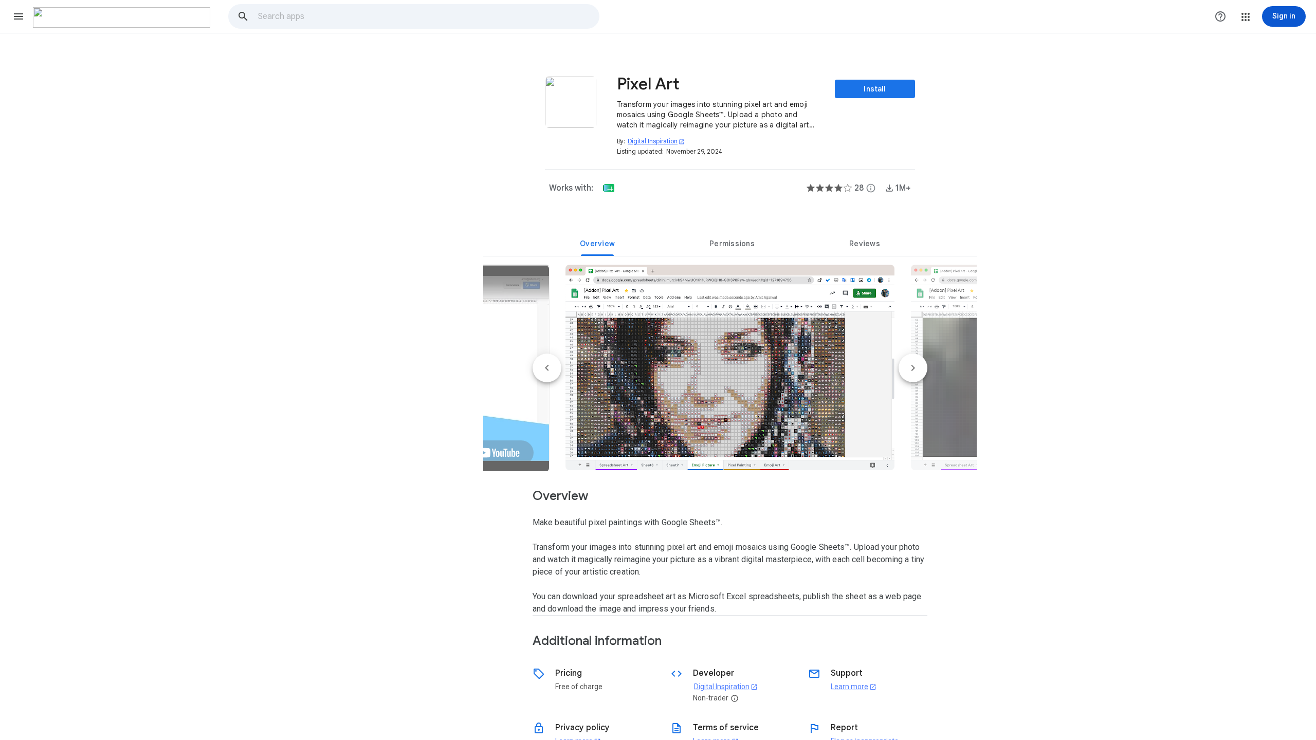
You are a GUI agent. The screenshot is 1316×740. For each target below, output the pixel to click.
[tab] (597, 243)
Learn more (853, 686)
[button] (18, 16)
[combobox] (428, 16)
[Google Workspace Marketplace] (121, 17)
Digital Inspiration (656, 141)
